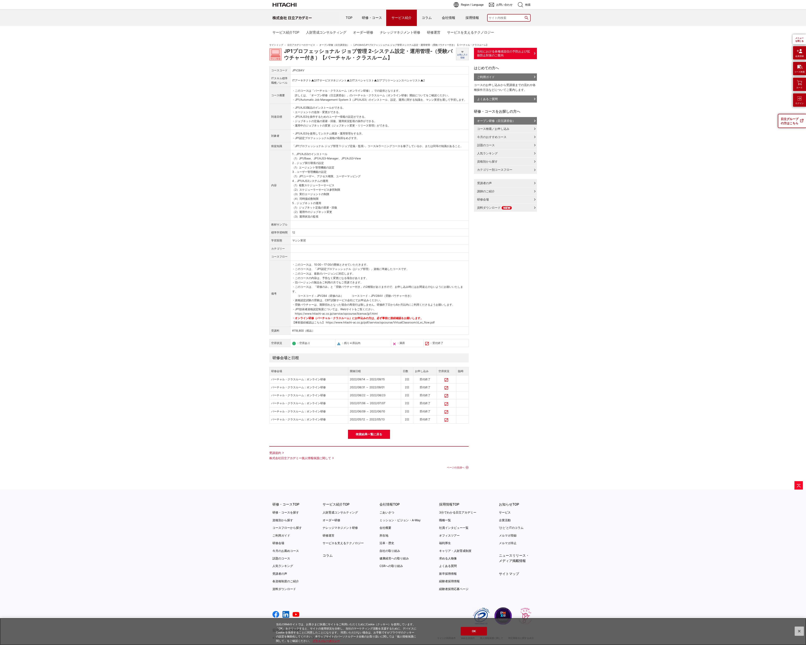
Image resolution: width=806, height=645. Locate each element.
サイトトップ (276, 45)
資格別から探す (487, 161)
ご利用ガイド (486, 77)
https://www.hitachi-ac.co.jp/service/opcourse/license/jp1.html (336, 313)
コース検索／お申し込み (493, 128)
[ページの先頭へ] (798, 485)
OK (474, 631)
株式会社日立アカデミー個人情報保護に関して (300, 458)
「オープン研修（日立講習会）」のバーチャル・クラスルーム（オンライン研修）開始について (367, 95)
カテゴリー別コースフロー (494, 169)
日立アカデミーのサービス (301, 45)
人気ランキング (487, 153)
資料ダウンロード (489, 207)
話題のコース (486, 145)
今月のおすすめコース (491, 137)
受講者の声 (484, 183)
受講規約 (275, 453)
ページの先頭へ (455, 467)
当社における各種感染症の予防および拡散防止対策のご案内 (503, 53)
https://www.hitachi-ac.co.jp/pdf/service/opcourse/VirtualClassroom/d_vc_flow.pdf (380, 322)
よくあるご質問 (487, 99)
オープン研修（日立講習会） (334, 45)
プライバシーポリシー (326, 640)
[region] (403, 631)
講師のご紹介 (486, 191)
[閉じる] (799, 631)
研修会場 (483, 199)
